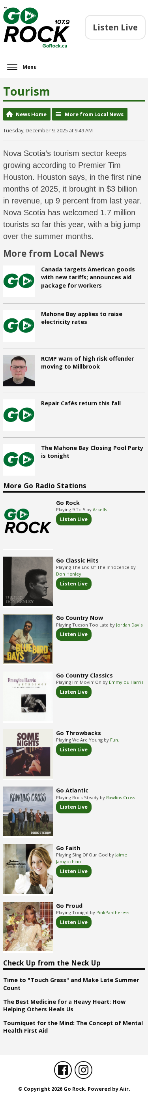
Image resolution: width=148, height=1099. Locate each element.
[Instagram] (83, 1070)
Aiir (124, 1088)
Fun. (114, 740)
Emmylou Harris (126, 682)
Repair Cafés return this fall (81, 403)
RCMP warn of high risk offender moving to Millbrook (87, 363)
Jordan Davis (129, 625)
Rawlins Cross (120, 797)
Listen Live (74, 519)
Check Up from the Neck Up (52, 962)
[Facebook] (63, 1070)
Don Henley (68, 574)
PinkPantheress (112, 912)
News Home (31, 114)
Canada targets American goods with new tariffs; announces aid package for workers (88, 277)
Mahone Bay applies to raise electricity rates (81, 318)
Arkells (100, 509)
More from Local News (94, 114)
